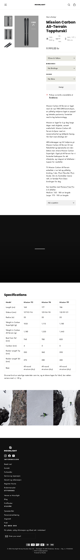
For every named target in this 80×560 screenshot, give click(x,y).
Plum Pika (62, 173)
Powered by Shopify (40, 553)
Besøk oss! (8, 464)
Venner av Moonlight (11, 495)
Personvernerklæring (11, 515)
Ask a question (53, 203)
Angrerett (7, 519)
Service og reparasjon (12, 476)
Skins (49, 74)
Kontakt (7, 468)
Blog (6, 499)
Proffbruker (8, 503)
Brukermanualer (10, 487)
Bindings (51, 64)
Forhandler (8, 472)
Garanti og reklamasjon (12, 480)
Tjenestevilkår (9, 511)
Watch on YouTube (44, 275)
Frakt (6, 523)
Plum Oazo (63, 178)
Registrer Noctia (10, 483)
